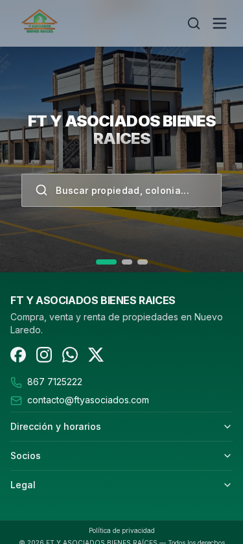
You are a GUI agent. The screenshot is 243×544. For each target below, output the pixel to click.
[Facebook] (18, 354)
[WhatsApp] (70, 354)
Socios (25, 455)
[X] (96, 354)
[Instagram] (44, 354)
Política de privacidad (122, 530)
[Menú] (220, 23)
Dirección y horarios (55, 426)
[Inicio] (83, 23)
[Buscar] (194, 23)
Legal (23, 484)
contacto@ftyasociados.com (88, 399)
